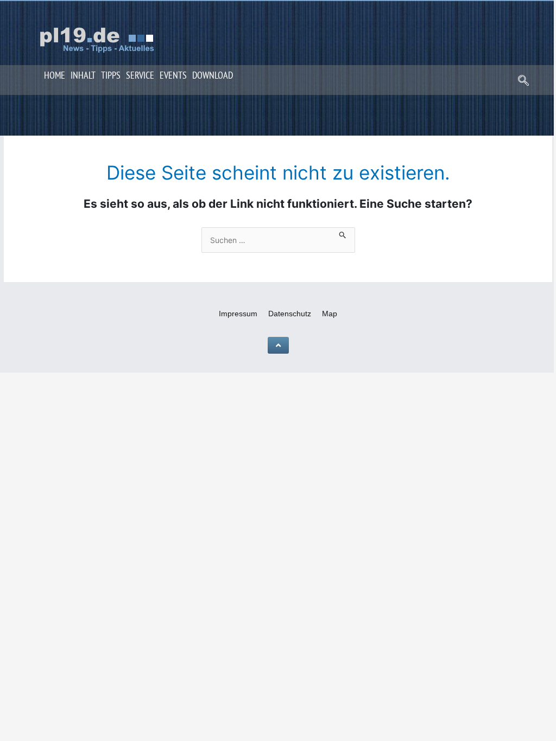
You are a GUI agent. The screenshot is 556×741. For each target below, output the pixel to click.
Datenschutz (289, 313)
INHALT (83, 75)
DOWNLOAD (212, 75)
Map (329, 313)
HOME (54, 75)
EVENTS (173, 75)
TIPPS (111, 75)
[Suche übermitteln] (343, 233)
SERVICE (140, 75)
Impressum (238, 313)
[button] (523, 81)
